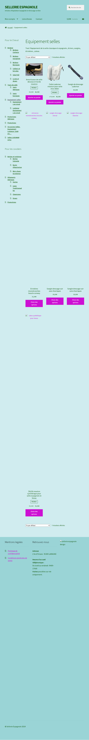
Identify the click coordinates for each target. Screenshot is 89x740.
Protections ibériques (12, 118)
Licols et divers (16, 80)
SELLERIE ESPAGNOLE (21, 7)
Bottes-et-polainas (14, 157)
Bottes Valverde (16, 160)
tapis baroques (16, 94)
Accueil (10, 27)
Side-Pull (16, 75)
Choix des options (34, 303)
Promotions (12, 123)
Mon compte (10, 19)
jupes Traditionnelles (17, 188)
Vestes (15, 182)
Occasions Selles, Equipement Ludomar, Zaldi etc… (14, 130)
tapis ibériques (16, 88)
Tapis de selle (12, 85)
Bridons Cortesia (16, 51)
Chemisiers (17, 194)
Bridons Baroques (16, 63)
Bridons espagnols (16, 57)
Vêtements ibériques (11, 178)
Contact (39, 19)
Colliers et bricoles (16, 70)
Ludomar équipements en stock (17, 110)
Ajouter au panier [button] (34, 97)
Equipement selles (14, 100)
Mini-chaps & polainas (17, 172)
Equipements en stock (17, 103)
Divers (15, 198)
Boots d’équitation (17, 166)
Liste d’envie (27, 19)
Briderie (10, 48)
